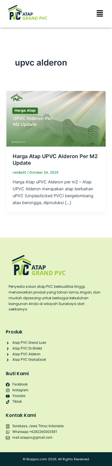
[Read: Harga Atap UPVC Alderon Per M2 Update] (55, 118)
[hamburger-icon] (99, 13)
